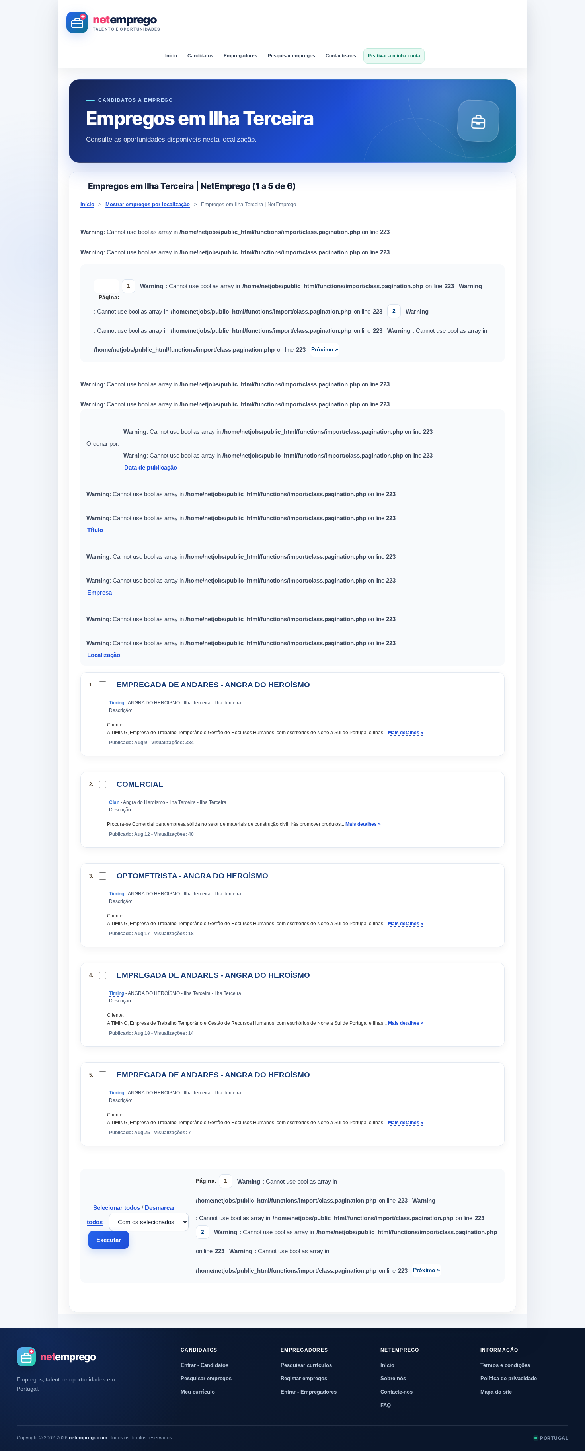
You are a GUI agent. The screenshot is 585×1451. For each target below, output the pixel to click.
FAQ (385, 1405)
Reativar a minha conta (394, 56)
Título (96, 530)
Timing (116, 703)
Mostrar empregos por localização (147, 204)
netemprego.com (88, 1438)
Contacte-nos (341, 56)
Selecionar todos (116, 1207)
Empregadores (240, 56)
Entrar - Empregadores (309, 1392)
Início (171, 56)
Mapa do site (496, 1392)
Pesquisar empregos (291, 56)
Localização (104, 654)
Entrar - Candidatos (204, 1365)
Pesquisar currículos (306, 1365)
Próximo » (324, 349)
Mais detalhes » (405, 732)
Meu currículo (198, 1392)
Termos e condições (505, 1365)
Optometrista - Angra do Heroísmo (192, 876)
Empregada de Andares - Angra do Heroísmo (213, 685)
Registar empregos (304, 1378)
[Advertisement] (374, 22)
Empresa (100, 592)
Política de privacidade (508, 1378)
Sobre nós (393, 1378)
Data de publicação (151, 467)
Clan (114, 802)
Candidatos (200, 56)
